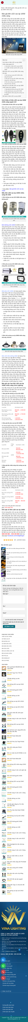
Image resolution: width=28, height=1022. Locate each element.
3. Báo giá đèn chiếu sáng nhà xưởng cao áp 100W (14, 93)
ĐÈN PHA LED (5, 655)
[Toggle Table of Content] (23, 60)
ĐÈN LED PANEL (5, 660)
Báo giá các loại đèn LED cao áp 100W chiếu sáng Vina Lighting (13, 86)
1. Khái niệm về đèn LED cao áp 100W (13, 66)
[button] (2, 2)
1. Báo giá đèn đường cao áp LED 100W (13, 89)
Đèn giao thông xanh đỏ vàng (9, 976)
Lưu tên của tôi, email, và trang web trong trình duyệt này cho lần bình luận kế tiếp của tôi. (13, 621)
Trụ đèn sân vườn (7, 964)
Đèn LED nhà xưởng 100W (9, 356)
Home (2, 8)
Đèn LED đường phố (7, 966)
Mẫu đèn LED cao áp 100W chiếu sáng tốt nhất (13, 72)
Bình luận (5, 593)
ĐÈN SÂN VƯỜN (5, 648)
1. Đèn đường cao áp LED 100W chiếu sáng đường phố (13, 76)
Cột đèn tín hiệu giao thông (9, 981)
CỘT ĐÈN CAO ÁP (6, 638)
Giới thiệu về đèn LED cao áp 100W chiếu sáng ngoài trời (12, 63)
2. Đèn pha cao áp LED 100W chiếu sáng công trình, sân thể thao (14, 79)
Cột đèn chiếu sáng (7, 968)
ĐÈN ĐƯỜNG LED (6, 641)
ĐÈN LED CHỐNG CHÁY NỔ (8, 650)
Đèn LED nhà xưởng (7, 972)
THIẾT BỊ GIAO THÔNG (7, 636)
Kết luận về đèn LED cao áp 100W (12, 96)
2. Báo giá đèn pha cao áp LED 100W (13, 91)
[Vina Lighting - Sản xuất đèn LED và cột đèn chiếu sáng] (14, 2)
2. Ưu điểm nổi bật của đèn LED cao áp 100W (13, 68)
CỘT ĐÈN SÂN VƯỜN (6, 643)
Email (4, 613)
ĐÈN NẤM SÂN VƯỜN (6, 646)
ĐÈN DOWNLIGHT (6, 658)
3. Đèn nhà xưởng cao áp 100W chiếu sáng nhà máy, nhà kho (13, 82)
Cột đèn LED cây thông (8, 983)
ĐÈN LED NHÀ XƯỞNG (7, 653)
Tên (4, 606)
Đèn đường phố (10, 8)
